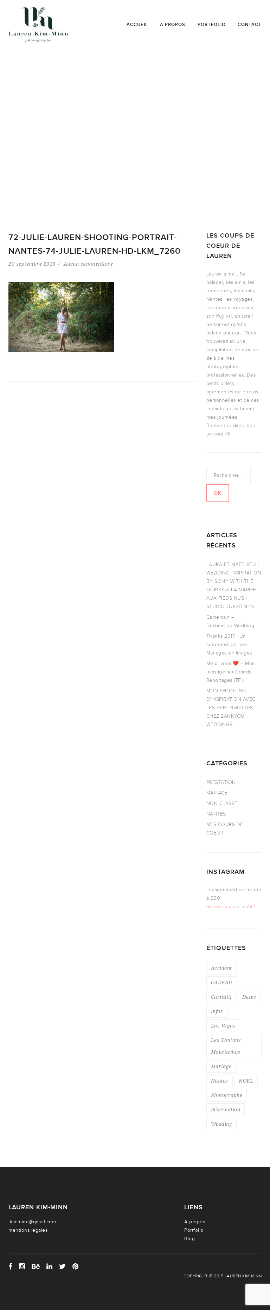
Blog (189, 1239)
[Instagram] (22, 1266)
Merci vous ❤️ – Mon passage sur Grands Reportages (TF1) (230, 671)
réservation (225, 1109)
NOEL (246, 1080)
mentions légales (27, 1230)
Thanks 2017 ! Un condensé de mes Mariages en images (229, 644)
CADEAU (221, 982)
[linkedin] (49, 1266)
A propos (172, 24)
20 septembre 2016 (32, 263)
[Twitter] (62, 1266)
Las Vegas (223, 1025)
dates (249, 996)
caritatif (221, 996)
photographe (227, 1095)
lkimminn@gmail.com (32, 1222)
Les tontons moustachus (226, 1046)
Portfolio (212, 24)
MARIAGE (217, 793)
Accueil (137, 24)
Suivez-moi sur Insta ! (230, 907)
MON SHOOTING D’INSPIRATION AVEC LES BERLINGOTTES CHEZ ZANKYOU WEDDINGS (231, 707)
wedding (221, 1124)
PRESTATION (221, 782)
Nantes (219, 1080)
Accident (221, 968)
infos (217, 1011)
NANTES (216, 814)
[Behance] (36, 1266)
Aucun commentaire (88, 263)
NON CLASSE (222, 803)
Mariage (221, 1066)
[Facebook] (10, 1266)
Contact (250, 24)
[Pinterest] (75, 1266)
